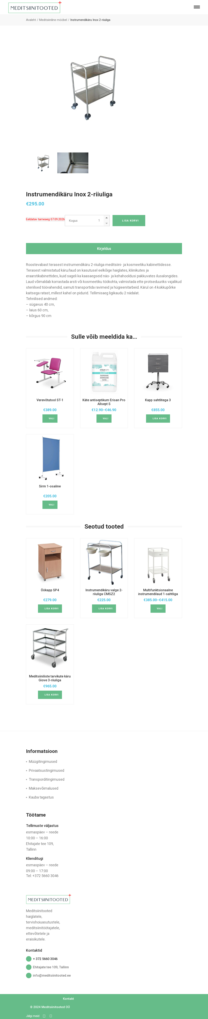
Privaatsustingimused (46, 770)
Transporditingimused (46, 779)
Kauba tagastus (41, 797)
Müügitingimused (43, 761)
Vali (51, 418)
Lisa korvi (130, 220)
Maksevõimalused (43, 788)
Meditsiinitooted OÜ (55, 1007)
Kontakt (68, 999)
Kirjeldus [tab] (104, 248)
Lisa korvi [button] (160, 418)
